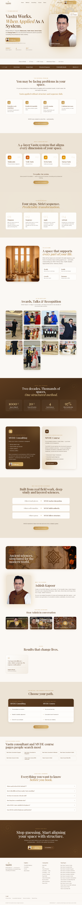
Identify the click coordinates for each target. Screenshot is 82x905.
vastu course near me (65, 757)
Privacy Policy (8, 898)
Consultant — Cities (46, 870)
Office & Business (46, 881)
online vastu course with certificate (30, 758)
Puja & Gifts (44, 876)
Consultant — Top (46, 872)
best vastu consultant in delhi (67, 752)
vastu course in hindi (47, 757)
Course (39, 2)
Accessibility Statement (16, 898)
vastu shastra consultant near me (68, 879)
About (44, 2)
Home (22, 2)
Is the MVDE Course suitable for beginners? (18, 805)
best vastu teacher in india (66, 865)
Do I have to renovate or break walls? (17, 795)
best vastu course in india (13, 757)
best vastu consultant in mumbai (49, 752)
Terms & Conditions (26, 898)
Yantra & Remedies (46, 877)
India (43, 867)
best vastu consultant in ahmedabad (68, 877)
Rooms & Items (45, 879)
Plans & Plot (44, 883)
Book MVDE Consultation (41, 123)
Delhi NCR (44, 865)
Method (27, 2)
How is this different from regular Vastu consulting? (21, 791)
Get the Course (50, 463)
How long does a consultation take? (16, 800)
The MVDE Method (28, 865)
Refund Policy (34, 898)
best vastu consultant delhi (66, 867)
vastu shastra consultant (66, 881)
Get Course (59, 2)
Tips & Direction (45, 868)
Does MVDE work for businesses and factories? (19, 810)
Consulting (33, 2)
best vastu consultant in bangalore (30, 753)
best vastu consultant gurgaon (14, 752)
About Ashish (26, 870)
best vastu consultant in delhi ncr (68, 870)
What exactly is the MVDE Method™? (17, 786)
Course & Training (46, 874)
